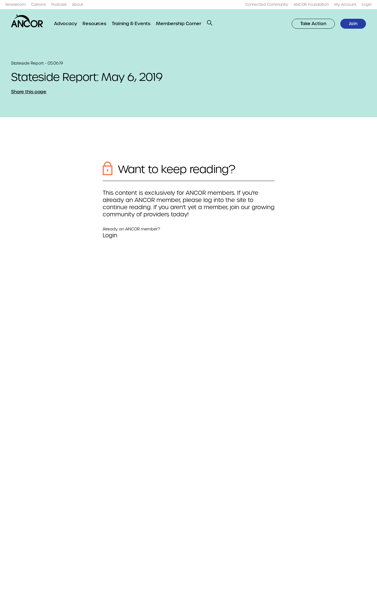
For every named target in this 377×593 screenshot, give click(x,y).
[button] (210, 23)
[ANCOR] (27, 21)
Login (110, 235)
